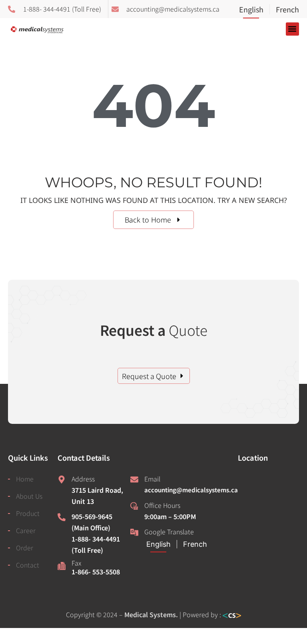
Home (25, 479)
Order (24, 547)
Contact (27, 565)
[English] (254, 10)
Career (26, 530)
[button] (292, 29)
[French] (284, 10)
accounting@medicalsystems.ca (191, 490)
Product (28, 513)
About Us (29, 496)
